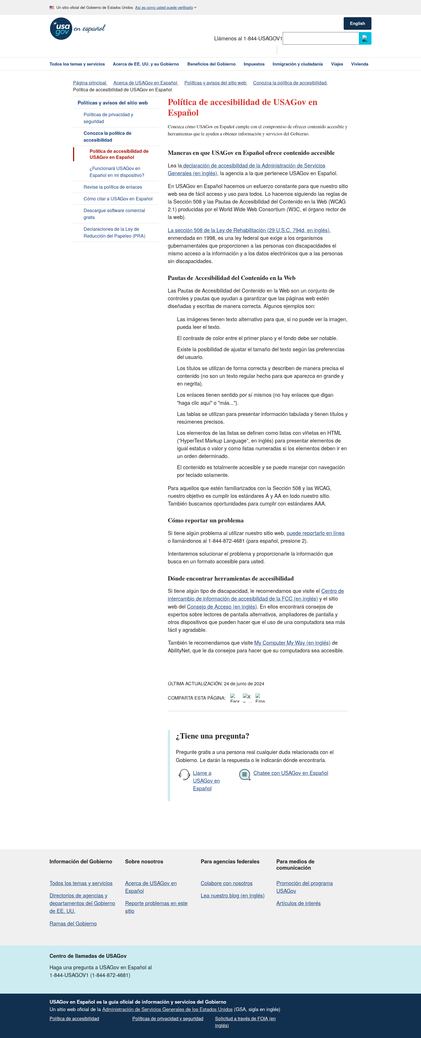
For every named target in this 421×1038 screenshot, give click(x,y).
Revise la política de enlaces (113, 186)
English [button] (357, 23)
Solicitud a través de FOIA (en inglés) (245, 1022)
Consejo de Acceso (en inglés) (222, 606)
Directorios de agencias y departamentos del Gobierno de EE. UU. (82, 902)
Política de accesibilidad (74, 1018)
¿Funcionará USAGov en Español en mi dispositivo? (117, 171)
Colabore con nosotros (227, 883)
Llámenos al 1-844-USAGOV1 (248, 38)
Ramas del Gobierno (73, 923)
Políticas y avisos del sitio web (113, 102)
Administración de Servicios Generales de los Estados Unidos (167, 1009)
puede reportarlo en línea (316, 532)
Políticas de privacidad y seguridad (108, 118)
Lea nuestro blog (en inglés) (233, 895)
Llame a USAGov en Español (206, 780)
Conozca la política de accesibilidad (107, 136)
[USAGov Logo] (78, 28)
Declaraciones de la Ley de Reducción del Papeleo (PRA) (114, 232)
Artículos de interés (298, 903)
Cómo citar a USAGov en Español (118, 198)
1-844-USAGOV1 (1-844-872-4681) (90, 974)
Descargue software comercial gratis (114, 213)
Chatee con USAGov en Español (290, 772)
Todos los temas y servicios (81, 883)
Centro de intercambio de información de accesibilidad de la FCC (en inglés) (256, 594)
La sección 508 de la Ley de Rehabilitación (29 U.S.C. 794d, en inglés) (248, 230)
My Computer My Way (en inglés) (292, 642)
